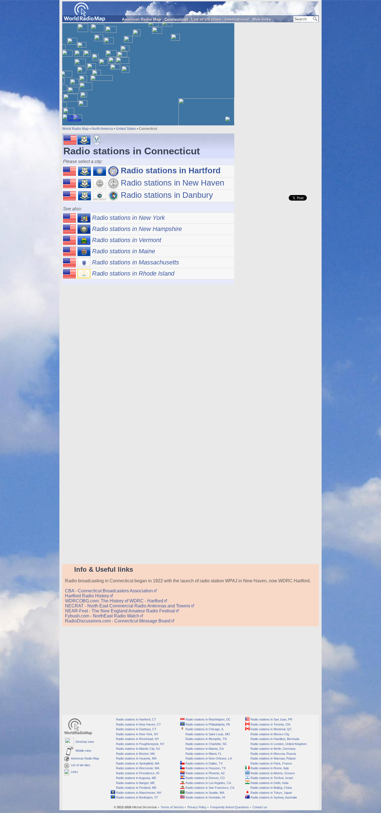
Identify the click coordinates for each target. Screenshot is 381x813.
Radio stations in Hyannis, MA (135, 758)
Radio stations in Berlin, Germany (273, 748)
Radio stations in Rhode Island (132, 273)
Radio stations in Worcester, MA (137, 768)
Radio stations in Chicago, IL (204, 729)
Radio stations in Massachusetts (134, 262)
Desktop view (84, 741)
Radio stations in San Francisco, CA (209, 787)
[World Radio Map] (84, 20)
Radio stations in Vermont (125, 240)
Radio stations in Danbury (166, 195)
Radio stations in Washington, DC (208, 719)
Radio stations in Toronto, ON (270, 724)
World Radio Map (75, 129)
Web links (261, 19)
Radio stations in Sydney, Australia (273, 797)
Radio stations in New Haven (171, 182)
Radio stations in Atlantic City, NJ (137, 748)
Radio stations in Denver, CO (205, 778)
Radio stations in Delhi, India (269, 783)
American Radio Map (141, 19)
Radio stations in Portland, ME (135, 787)
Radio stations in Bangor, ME (135, 783)
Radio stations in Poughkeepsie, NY (139, 744)
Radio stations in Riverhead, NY (137, 739)
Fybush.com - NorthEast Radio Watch (102, 616)
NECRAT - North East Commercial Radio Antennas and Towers (128, 605)
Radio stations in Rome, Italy (269, 768)
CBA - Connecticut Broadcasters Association (109, 590)
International (237, 19)
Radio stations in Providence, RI (137, 773)
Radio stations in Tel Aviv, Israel (271, 778)
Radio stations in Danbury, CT (135, 729)
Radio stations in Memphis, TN (206, 739)
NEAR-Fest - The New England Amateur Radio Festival (120, 610)
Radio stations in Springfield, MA (137, 763)
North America (102, 129)
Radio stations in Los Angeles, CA (208, 783)
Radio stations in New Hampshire (136, 228)
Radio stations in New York (127, 217)
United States (126, 129)
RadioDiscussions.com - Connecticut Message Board (118, 621)
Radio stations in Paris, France (271, 763)
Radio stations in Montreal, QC (271, 729)
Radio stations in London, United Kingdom (278, 744)
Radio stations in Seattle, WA (204, 792)
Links (73, 771)
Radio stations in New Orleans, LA (208, 758)
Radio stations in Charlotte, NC (206, 744)
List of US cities (206, 19)
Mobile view (82, 750)
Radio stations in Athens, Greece (272, 773)
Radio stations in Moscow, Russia (273, 753)
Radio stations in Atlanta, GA (204, 748)
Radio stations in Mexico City (270, 734)
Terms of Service (172, 807)
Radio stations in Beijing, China (271, 787)
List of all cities (79, 765)
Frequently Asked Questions (229, 807)
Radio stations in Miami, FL (203, 753)
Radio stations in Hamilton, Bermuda (274, 739)
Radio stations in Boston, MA (135, 753)
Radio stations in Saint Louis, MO (207, 734)
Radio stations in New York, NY (136, 734)
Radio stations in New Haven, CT (138, 724)
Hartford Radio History (87, 595)
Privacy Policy (197, 807)
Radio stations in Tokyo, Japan (271, 792)
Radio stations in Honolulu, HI (205, 797)
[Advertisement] (277, 105)
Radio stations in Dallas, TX (204, 763)
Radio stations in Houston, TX (205, 768)
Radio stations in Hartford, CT (135, 719)
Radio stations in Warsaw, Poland (272, 758)
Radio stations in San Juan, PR (271, 719)
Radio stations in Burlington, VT (136, 797)
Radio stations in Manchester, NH (138, 792)
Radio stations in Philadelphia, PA (207, 724)
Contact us (259, 807)
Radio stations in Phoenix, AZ (205, 773)
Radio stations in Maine (122, 251)
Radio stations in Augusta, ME (135, 778)
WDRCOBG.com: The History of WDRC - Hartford (114, 600)
